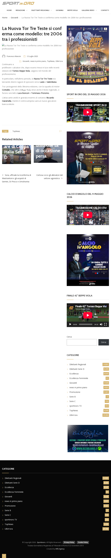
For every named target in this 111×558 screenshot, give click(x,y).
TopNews (50, 61)
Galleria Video (88, 10)
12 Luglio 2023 (32, 56)
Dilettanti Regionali (40, 10)
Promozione (74, 392)
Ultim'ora (59, 61)
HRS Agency (60, 549)
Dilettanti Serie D (76, 369)
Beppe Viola (72, 10)
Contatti (105, 10)
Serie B (72, 396)
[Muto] (101, 324)
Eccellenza (74, 373)
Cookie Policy (83, 542)
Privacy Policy (69, 542)
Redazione (20, 10)
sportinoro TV (75, 406)
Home (9, 10)
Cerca (69, 336)
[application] (88, 315)
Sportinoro (41, 542)
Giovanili (59, 10)
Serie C (72, 401)
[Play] (70, 324)
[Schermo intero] (105, 324)
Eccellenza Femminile (78, 378)
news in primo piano (38, 61)
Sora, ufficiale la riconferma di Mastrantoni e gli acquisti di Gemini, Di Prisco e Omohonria (16, 178)
